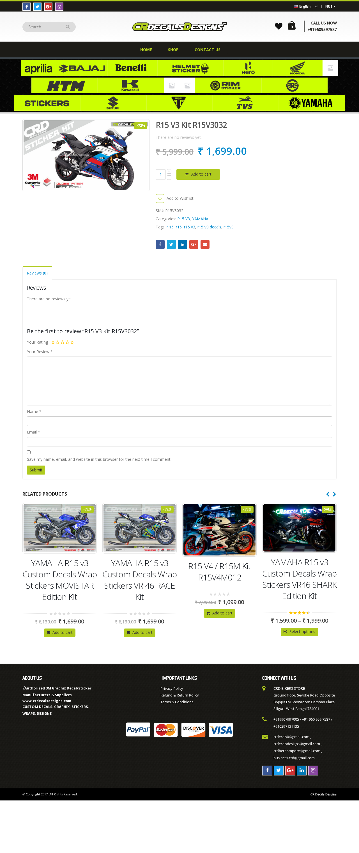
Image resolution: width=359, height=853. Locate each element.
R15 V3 (183, 218)
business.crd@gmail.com (294, 757)
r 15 (170, 227)
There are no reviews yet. (179, 137)
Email (205, 244)
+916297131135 (286, 726)
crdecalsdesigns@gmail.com (296, 743)
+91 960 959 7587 (316, 719)
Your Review (40, 351)
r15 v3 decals (209, 227)
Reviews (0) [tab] (37, 273)
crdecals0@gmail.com (291, 736)
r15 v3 (189, 227)
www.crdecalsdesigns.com (46, 700)
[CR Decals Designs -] (179, 26)
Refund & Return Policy (179, 695)
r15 (179, 227)
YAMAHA (200, 218)
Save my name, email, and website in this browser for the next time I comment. (99, 459)
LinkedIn (182, 244)
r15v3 (229, 227)
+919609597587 (322, 29)
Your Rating (37, 342)
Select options (222, 631)
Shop (173, 49)
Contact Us (207, 49)
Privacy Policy (171, 688)
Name (34, 411)
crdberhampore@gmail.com (296, 750)
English (304, 6)
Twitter (171, 244)
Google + (193, 244)
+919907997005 (286, 719)
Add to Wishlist (180, 198)
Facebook (160, 244)
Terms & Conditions (176, 701)
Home (146, 49)
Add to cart (201, 174)
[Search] (68, 27)
